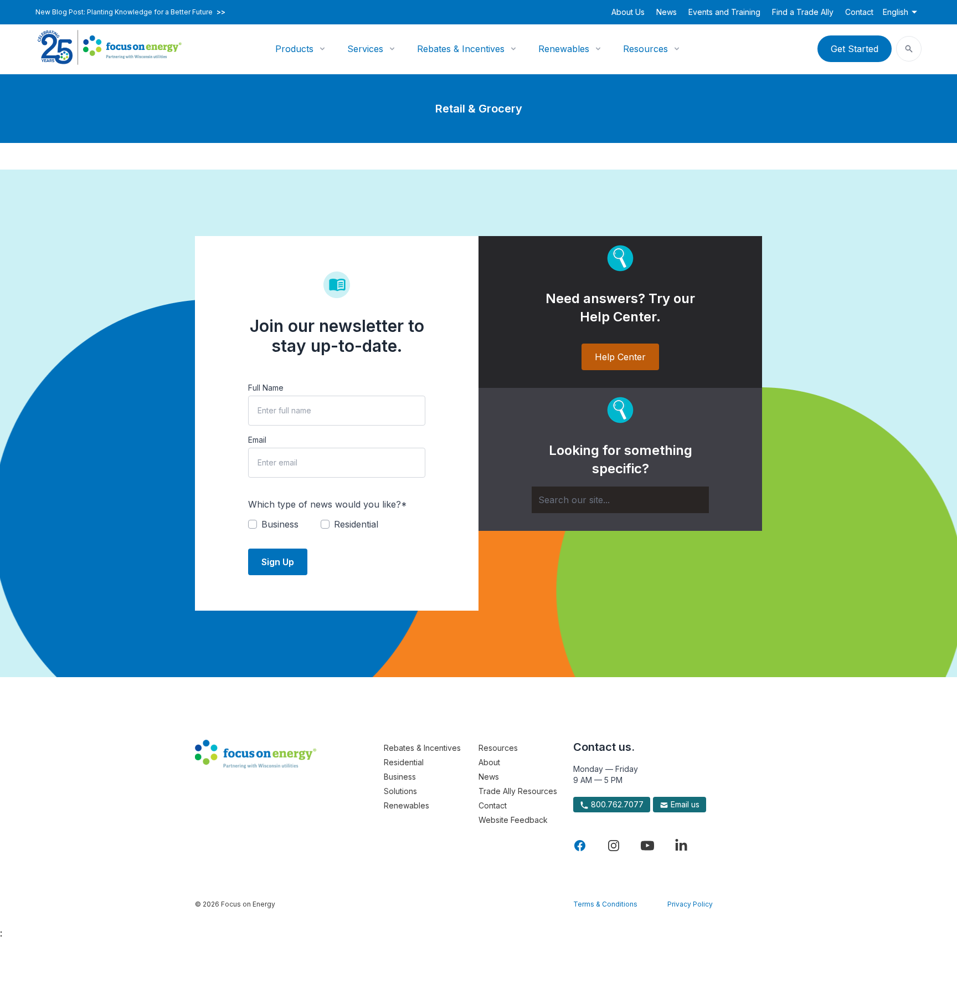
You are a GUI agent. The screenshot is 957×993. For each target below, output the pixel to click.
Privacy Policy (690, 904)
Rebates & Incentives (461, 48)
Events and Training (724, 12)
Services (365, 48)
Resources (645, 48)
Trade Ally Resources (517, 791)
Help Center (620, 356)
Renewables (563, 48)
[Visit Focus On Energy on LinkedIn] (681, 845)
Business (400, 776)
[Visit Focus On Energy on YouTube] (647, 845)
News (666, 12)
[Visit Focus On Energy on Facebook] (579, 845)
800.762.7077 (616, 804)
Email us (683, 804)
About (489, 762)
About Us (628, 12)
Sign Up (277, 561)
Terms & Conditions (605, 904)
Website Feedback (513, 820)
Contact (859, 12)
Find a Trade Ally (802, 12)
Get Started (854, 48)
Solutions (400, 791)
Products (294, 48)
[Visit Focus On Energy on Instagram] (613, 845)
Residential (404, 762)
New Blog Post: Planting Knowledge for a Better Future (130, 12)
